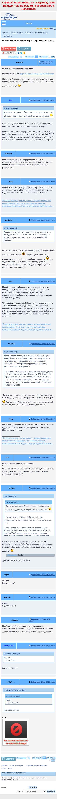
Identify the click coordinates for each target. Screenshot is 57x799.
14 (29, 57)
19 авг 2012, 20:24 (43, 597)
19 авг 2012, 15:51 (43, 575)
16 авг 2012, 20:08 (45, 62)
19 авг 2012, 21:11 (43, 682)
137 (52, 57)
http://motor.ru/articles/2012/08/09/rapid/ (37, 74)
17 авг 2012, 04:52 (43, 100)
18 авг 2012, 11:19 (43, 220)
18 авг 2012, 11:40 (43, 281)
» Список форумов (16, 33)
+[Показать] (12, 555)
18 (43, 57)
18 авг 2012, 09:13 (43, 153)
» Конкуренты (7, 36)
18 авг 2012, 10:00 (43, 181)
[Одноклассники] (23, 53)
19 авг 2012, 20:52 (43, 645)
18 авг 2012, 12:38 (43, 419)
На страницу (13, 57)
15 (33, 57)
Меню (28, 23)
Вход (53, 28)
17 (40, 57)
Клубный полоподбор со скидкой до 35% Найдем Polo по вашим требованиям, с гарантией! (28, 5)
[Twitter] (20, 53)
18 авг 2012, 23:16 (43, 488)
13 (26, 57)
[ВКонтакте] (17, 53)
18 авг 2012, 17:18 (43, 457)
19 (47, 57)
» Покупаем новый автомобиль (36, 33)
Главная (5, 33)
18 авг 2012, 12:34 (43, 344)
